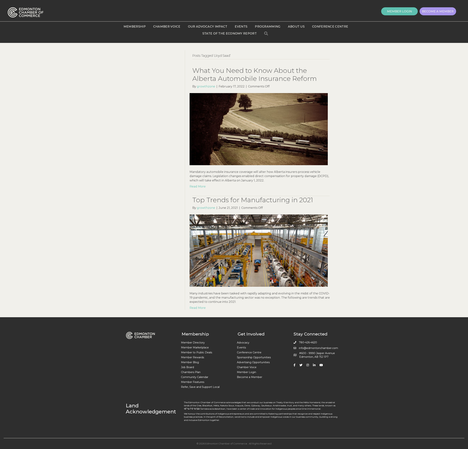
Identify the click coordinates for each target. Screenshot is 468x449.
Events (241, 26)
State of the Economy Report (229, 33)
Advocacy (243, 342)
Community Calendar (194, 377)
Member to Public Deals (196, 352)
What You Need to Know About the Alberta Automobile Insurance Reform (254, 74)
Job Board (187, 367)
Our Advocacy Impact (207, 26)
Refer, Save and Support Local (200, 387)
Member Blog (190, 362)
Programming (267, 26)
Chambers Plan (191, 372)
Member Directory (193, 342)
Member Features (192, 382)
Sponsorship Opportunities (254, 357)
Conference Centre (330, 26)
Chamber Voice (166, 26)
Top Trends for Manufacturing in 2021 (252, 200)
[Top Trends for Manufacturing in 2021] (259, 250)
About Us (296, 26)
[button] (399, 11)
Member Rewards (192, 357)
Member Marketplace (195, 347)
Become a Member (249, 377)
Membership (135, 26)
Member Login (246, 372)
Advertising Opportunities (253, 362)
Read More (198, 186)
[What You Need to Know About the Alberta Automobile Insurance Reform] (259, 129)
